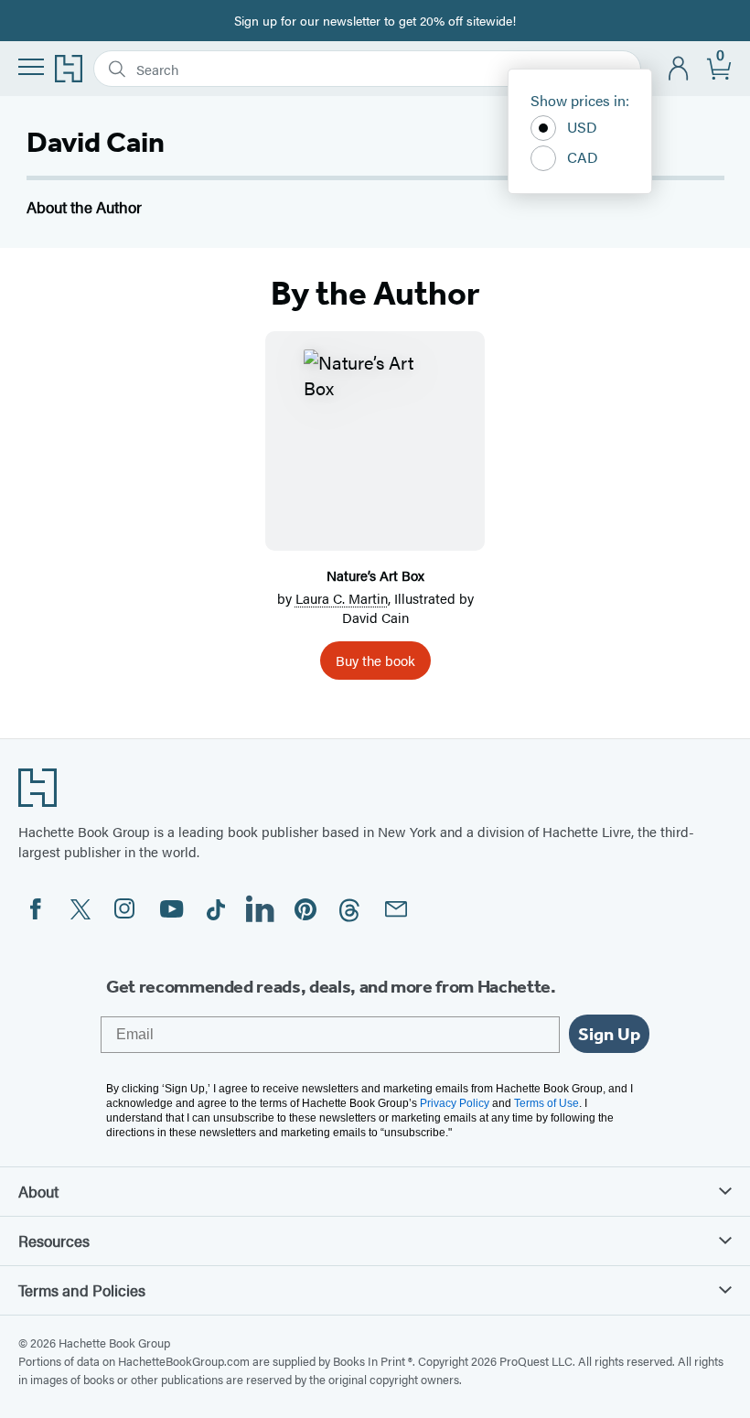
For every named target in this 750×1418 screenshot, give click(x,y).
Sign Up (609, 1034)
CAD (582, 156)
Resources (54, 1240)
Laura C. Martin (341, 597)
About (38, 1191)
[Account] (679, 69)
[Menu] (31, 67)
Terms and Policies (81, 1290)
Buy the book (375, 660)
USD (582, 126)
